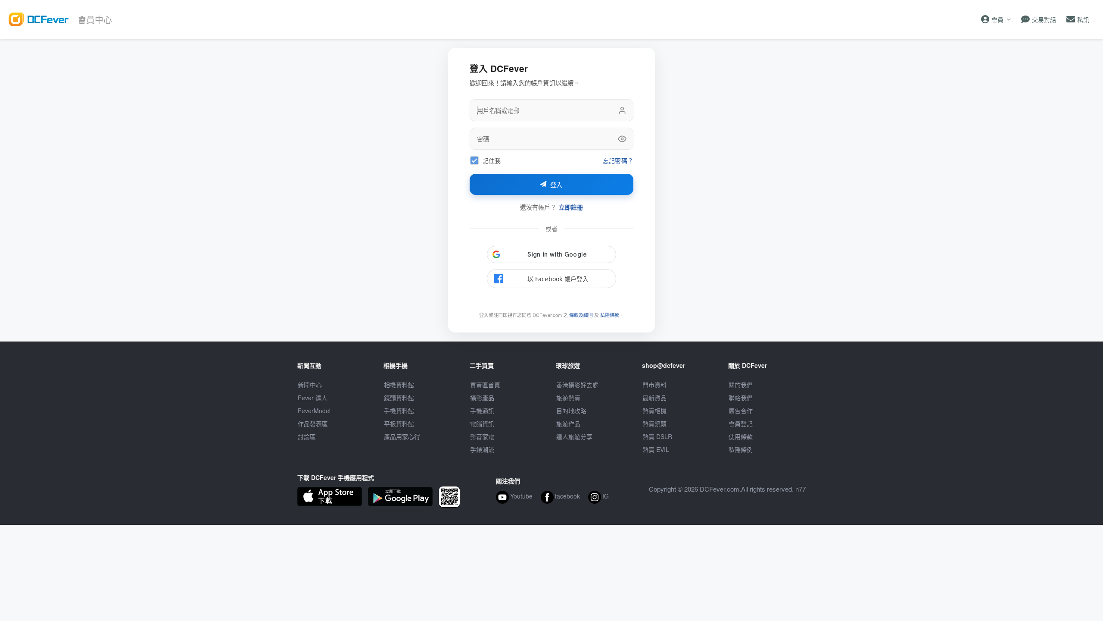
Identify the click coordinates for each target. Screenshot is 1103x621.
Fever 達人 (312, 397)
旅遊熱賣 (568, 397)
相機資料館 (399, 384)
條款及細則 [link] (581, 314)
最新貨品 (654, 397)
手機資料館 (399, 410)
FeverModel (314, 410)
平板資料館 (399, 423)
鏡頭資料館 (399, 397)
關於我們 (741, 384)
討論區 (307, 436)
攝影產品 (482, 397)
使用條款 (741, 436)
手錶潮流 (482, 449)
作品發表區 (313, 423)
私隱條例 (741, 449)
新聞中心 (310, 384)
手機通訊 (482, 410)
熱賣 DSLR (657, 436)
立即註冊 (571, 207)
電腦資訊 (482, 423)
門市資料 (654, 384)
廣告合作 (741, 410)
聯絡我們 (741, 397)
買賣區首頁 (485, 384)
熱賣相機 (654, 410)
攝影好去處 (577, 384)
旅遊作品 (568, 423)
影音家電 (482, 436)
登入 (556, 185)
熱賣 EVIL (655, 449)
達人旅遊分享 (574, 436)
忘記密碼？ (618, 161)
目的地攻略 (571, 410)
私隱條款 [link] (609, 314)
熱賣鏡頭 (654, 423)
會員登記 (741, 423)
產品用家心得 (402, 436)
